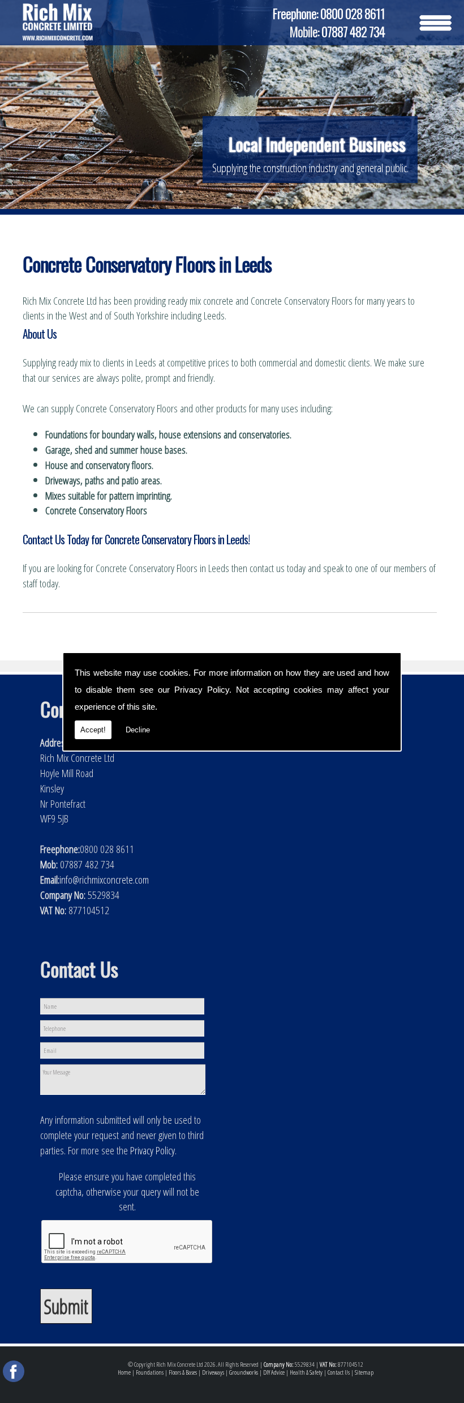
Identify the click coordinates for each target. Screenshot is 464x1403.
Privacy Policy (201, 689)
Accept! (93, 730)
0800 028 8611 (352, 13)
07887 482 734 (353, 31)
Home (124, 1372)
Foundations (150, 1372)
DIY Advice (274, 1372)
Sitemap (364, 1372)
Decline (138, 730)
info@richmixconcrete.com (104, 879)
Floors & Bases (183, 1372)
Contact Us (339, 1372)
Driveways (213, 1372)
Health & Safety (306, 1372)
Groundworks (243, 1372)
